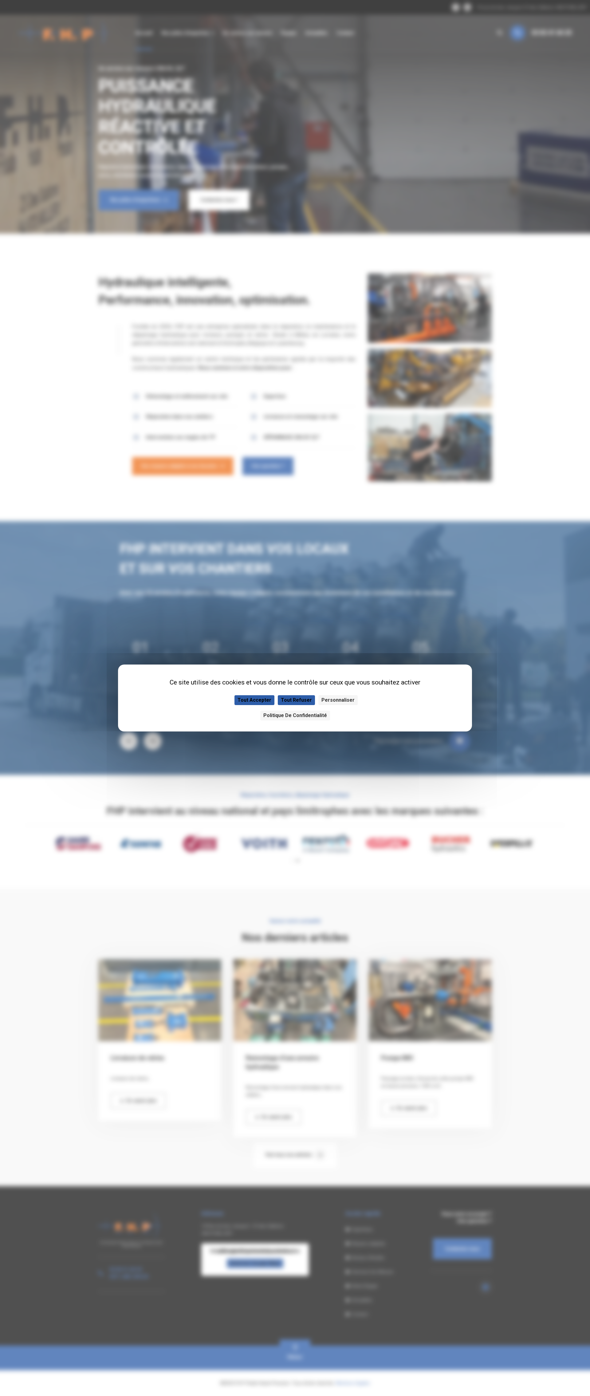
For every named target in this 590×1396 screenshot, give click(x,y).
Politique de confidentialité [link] (295, 715)
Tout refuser (296, 700)
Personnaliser (338, 700)
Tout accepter (254, 700)
